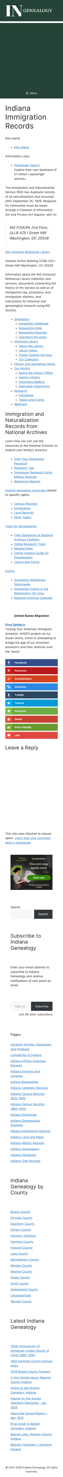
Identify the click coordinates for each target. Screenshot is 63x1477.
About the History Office (36, 373)
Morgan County (21, 1265)
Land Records (24, 512)
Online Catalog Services (35, 355)
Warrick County (21, 1301)
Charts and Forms (26, 562)
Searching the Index (33, 337)
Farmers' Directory (23, 1236)
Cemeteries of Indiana (25, 1055)
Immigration (22, 508)
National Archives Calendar (33, 598)
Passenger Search (27, 165)
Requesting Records (33, 332)
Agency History (29, 377)
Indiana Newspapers (24, 1149)
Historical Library (26, 341)
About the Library (31, 346)
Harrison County (21, 1241)
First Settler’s (15, 624)
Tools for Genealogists (21, 526)
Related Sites (23, 548)
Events (10, 571)
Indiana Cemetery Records (29, 1088)
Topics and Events (31, 400)
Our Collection (28, 359)
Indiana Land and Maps (27, 1137)
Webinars (20, 404)
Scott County (19, 1283)
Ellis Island (21, 147)
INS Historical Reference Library (27, 252)
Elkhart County (20, 1230)
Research (20, 391)
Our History (22, 368)
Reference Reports (27, 481)
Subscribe (41, 1006)
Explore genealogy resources (26, 490)
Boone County (20, 1212)
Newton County (21, 1271)
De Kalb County (21, 1218)
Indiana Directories (23, 1115)
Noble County (20, 1277)
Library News (28, 350)
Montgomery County (24, 1259)
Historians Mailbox (32, 382)
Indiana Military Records (27, 1143)
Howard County (21, 1247)
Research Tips (24, 468)
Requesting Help (30, 328)
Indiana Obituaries (23, 1155)
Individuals (26, 395)
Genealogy (21, 319)
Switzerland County (24, 1289)
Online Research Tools (30, 544)
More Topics (22, 517)
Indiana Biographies (24, 1082)
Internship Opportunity (34, 386)
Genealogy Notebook (33, 323)
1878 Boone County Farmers (30, 1371)
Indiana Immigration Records (30, 1131)
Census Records (25, 504)
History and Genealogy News (34, 364)
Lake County (19, 1253)
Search (15, 907)
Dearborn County (22, 1224)
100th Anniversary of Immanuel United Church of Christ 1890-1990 (29, 1350)
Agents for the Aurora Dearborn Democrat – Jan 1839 (28, 1403)
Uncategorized (20, 1295)
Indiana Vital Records (25, 1161)
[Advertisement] (31, 54)
